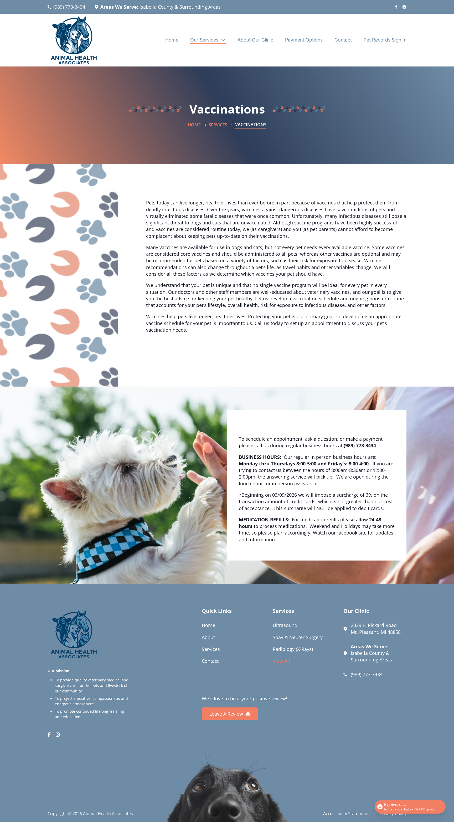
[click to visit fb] (396, 7)
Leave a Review (226, 714)
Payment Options (304, 40)
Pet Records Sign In (385, 40)
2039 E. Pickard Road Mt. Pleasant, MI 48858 (376, 628)
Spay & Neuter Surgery (298, 637)
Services (218, 125)
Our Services (204, 40)
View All (281, 661)
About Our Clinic (255, 40)
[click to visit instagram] (404, 7)
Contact (343, 40)
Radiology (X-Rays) (293, 649)
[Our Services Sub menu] (223, 40)
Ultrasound (285, 625)
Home (171, 40)
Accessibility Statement (346, 813)
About (208, 637)
